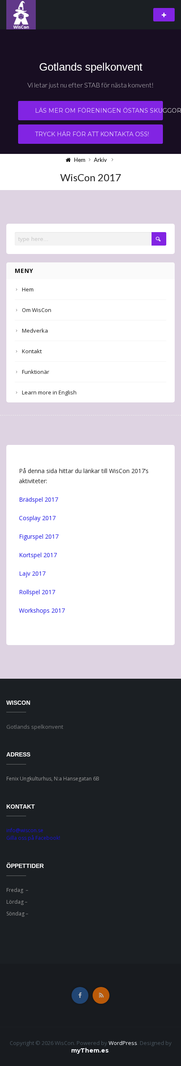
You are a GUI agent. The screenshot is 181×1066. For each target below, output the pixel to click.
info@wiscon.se (24, 830)
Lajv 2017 (32, 573)
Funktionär (35, 372)
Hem (28, 289)
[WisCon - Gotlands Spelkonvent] (21, 14)
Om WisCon (36, 310)
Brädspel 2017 (38, 499)
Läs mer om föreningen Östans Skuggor (99, 110)
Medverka (35, 330)
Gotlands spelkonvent (90, 67)
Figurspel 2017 (39, 536)
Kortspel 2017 (38, 555)
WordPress (123, 1043)
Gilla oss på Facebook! (33, 837)
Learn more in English (49, 392)
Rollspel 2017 (37, 592)
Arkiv (100, 159)
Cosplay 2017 (37, 518)
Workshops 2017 (42, 610)
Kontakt (32, 351)
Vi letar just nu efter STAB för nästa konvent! (90, 85)
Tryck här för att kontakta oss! (92, 134)
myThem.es (90, 1050)
